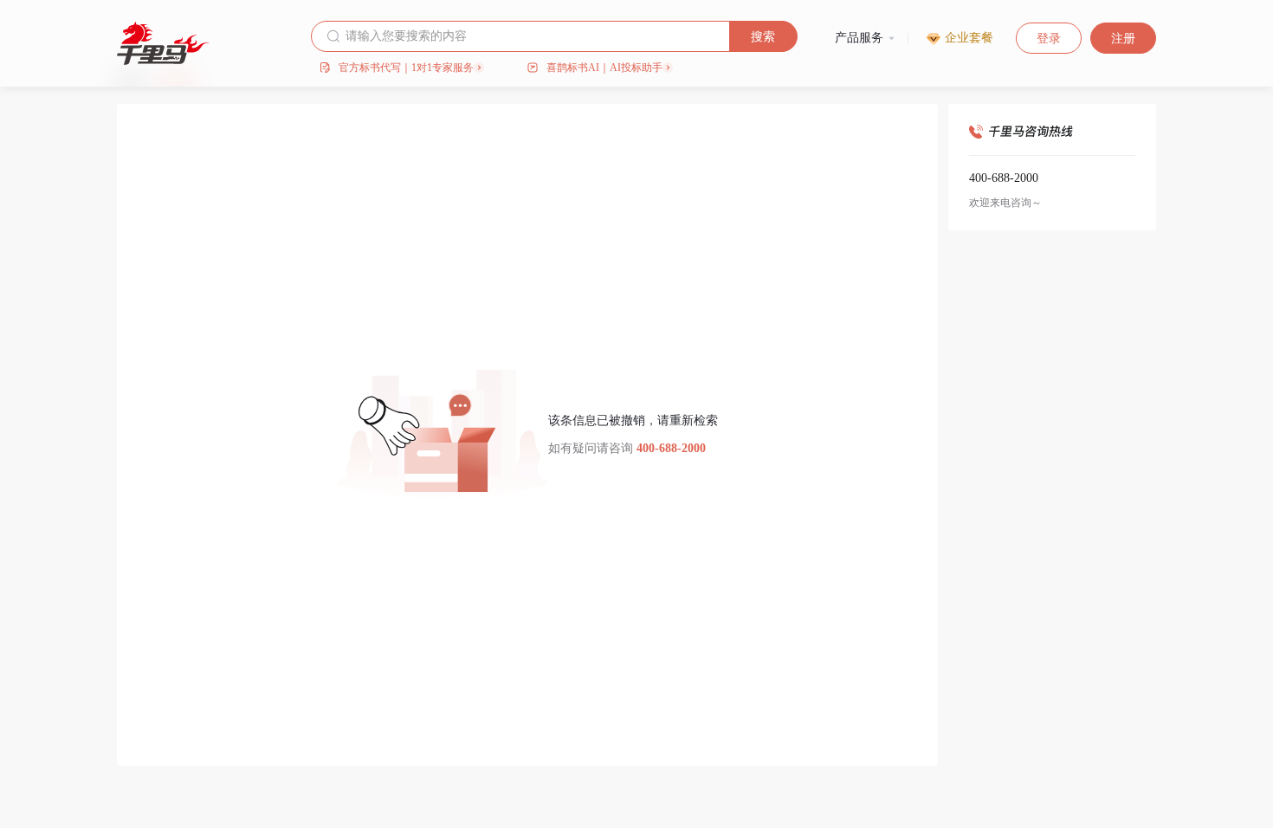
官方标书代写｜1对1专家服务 (406, 67)
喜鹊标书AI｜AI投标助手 (604, 67)
